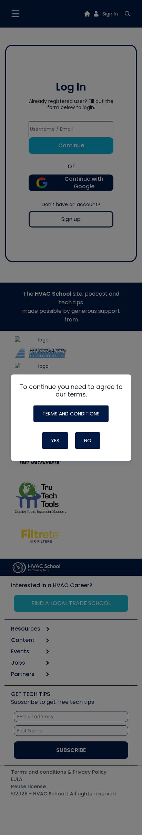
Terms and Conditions (71, 413)
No (87, 440)
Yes (55, 440)
